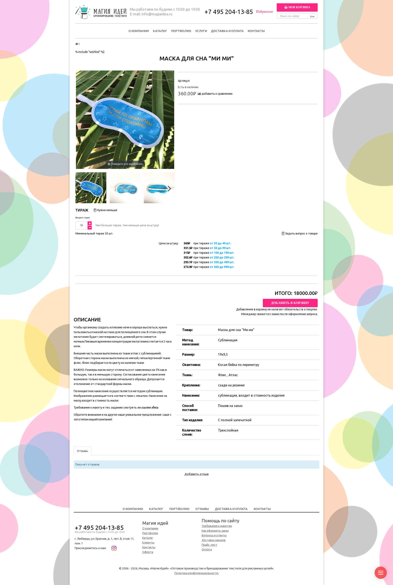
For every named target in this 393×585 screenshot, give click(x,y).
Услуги (201, 31)
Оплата (207, 549)
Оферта (147, 552)
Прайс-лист (209, 544)
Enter (312, 16)
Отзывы (202, 509)
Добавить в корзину (290, 303)
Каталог (160, 31)
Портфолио (181, 31)
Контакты (256, 31)
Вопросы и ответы (214, 535)
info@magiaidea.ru (157, 14)
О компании (139, 31)
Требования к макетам (217, 526)
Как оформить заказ (215, 530)
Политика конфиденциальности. (196, 573)
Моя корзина (299, 7)
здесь (154, 407)
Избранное (264, 11)
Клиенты (148, 542)
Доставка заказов (214, 540)
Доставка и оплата (227, 31)
